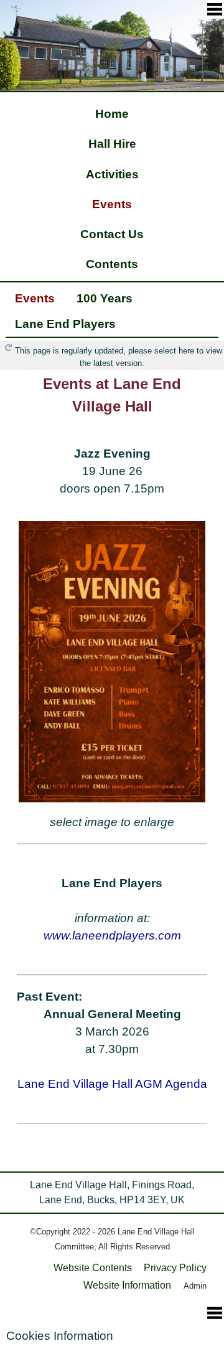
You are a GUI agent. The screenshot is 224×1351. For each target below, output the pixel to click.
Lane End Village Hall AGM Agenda (112, 1083)
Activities (112, 174)
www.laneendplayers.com (112, 935)
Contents (112, 264)
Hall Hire (112, 143)
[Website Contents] (214, 9)
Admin (195, 1286)
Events (112, 204)
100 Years (104, 298)
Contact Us (112, 234)
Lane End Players (65, 323)
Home (112, 113)
